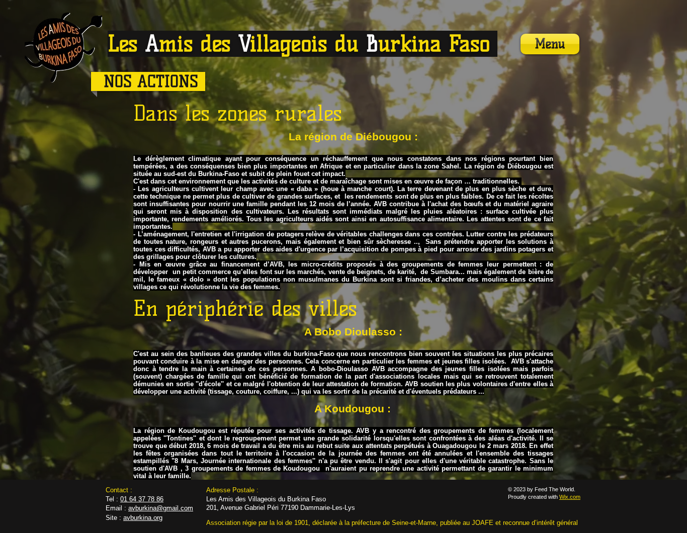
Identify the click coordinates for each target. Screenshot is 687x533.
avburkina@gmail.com (160, 508)
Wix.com (569, 497)
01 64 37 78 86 (141, 499)
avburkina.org (142, 517)
